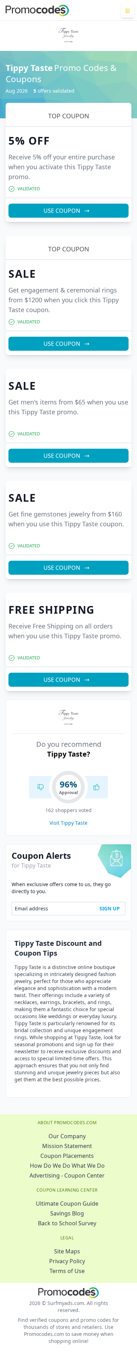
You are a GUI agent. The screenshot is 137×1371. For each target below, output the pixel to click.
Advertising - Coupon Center (67, 1175)
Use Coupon (62, 211)
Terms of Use (67, 1271)
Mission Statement (67, 1146)
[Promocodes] (37, 11)
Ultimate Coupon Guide (67, 1203)
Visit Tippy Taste (68, 822)
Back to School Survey (67, 1223)
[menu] (127, 11)
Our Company (67, 1136)
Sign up (109, 908)
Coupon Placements (67, 1156)
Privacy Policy (67, 1261)
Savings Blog (67, 1213)
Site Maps (67, 1251)
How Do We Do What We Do (67, 1165)
